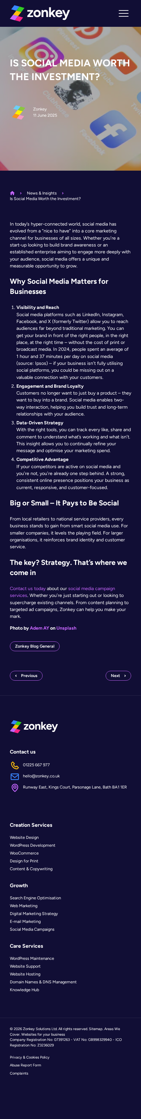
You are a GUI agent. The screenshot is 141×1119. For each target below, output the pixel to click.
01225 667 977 (36, 764)
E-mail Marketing (25, 921)
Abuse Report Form (25, 1065)
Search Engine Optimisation (35, 897)
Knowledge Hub (24, 989)
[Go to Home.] (12, 193)
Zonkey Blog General (34, 646)
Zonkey (40, 109)
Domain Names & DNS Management (43, 981)
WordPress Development (32, 845)
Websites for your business (43, 1034)
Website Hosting (25, 974)
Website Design (24, 837)
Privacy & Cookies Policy (30, 1057)
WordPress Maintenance (32, 958)
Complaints (19, 1073)
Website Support (25, 966)
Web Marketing (23, 905)
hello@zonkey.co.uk (41, 775)
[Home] (40, 13)
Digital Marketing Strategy (34, 913)
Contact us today (28, 588)
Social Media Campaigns (32, 929)
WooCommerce (24, 853)
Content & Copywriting (31, 868)
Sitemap (96, 1028)
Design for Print (24, 860)
